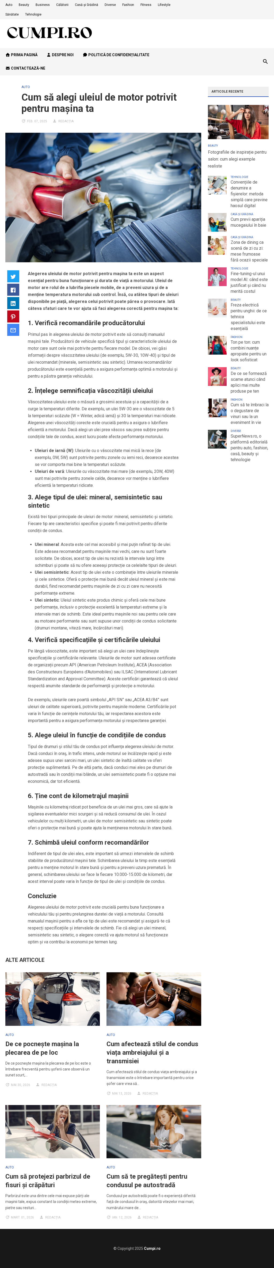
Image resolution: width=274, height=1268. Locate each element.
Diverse (110, 5)
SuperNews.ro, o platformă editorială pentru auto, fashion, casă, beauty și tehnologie (249, 448)
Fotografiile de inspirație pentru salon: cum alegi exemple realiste (237, 159)
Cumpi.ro (152, 1248)
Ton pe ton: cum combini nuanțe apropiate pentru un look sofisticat (249, 351)
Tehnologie (33, 14)
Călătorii (62, 5)
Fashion (128, 5)
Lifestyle (164, 5)
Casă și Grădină (86, 5)
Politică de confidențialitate (118, 55)
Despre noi (62, 55)
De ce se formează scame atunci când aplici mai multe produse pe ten (249, 382)
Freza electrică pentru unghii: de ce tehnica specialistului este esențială (249, 316)
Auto (8, 5)
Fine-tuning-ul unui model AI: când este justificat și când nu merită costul (249, 282)
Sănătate (12, 14)
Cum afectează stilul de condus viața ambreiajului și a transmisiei (152, 1052)
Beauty (24, 5)
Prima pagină (23, 55)
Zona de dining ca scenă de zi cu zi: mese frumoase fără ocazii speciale (249, 251)
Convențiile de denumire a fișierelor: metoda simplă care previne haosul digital (249, 194)
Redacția (66, 121)
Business (43, 5)
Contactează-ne (27, 68)
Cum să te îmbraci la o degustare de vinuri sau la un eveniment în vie (250, 413)
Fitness (145, 5)
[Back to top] (259, 1253)
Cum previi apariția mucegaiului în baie (248, 222)
